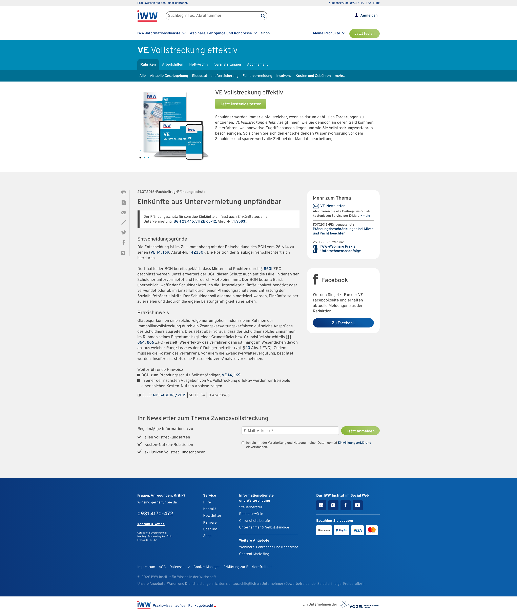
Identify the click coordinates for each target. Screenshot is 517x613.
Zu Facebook (343, 323)
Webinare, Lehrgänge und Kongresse (268, 547)
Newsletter (212, 516)
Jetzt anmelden (360, 431)
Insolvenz (284, 76)
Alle (142, 76)
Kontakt (209, 509)
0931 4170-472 (155, 514)
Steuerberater (250, 507)
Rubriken (148, 64)
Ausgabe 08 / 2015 (169, 395)
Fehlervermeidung (257, 76)
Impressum (146, 567)
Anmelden (369, 15)
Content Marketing (254, 554)
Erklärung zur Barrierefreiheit (248, 567)
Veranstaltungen (227, 64)
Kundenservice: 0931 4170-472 (350, 3)
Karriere (210, 522)
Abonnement (257, 64)
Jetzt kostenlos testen (240, 104)
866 (150, 342)
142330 (196, 252)
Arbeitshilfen (172, 64)
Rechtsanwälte (251, 514)
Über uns (210, 529)
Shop (265, 33)
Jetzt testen (364, 33)
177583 (239, 221)
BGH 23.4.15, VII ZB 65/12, (195, 221)
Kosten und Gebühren (313, 76)
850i (268, 269)
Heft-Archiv (198, 64)
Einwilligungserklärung (354, 443)
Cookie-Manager (206, 567)
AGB (162, 567)
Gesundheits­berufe (254, 521)
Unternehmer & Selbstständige (264, 527)
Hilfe (376, 3)
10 (248, 348)
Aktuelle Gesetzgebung (169, 76)
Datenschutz (179, 567)
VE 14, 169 (159, 252)
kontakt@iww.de (151, 524)
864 (141, 342)
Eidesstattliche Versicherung (215, 76)
